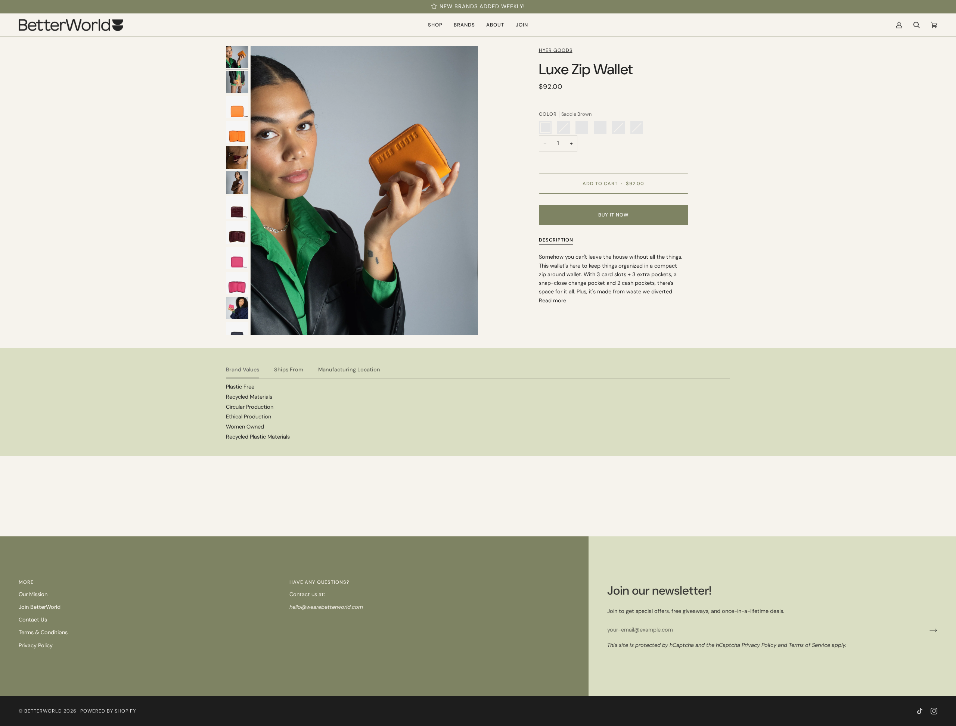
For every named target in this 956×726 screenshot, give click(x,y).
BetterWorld (43, 711)
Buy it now (613, 215)
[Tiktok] (919, 711)
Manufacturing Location (349, 369)
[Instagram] (934, 711)
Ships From (288, 369)
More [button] (26, 582)
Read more (552, 300)
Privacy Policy (759, 645)
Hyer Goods (555, 50)
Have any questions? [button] (319, 582)
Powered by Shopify (108, 711)
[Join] (927, 630)
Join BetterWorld (39, 607)
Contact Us (33, 619)
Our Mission (33, 594)
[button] (435, 25)
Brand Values (242, 369)
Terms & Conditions (43, 632)
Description (556, 240)
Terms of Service (809, 645)
